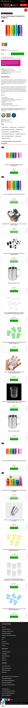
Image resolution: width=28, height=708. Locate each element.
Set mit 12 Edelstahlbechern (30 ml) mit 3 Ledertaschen (14, 254)
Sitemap (3, 637)
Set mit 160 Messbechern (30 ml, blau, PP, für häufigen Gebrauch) (14, 609)
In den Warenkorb (17, 54)
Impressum (4, 641)
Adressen (4, 657)
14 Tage (6, 73)
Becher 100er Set (5, 131)
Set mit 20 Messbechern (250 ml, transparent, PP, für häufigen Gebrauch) (14, 402)
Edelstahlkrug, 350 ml (14, 283)
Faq (2, 639)
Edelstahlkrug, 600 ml (14, 431)
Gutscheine (4, 660)
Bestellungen (4, 653)
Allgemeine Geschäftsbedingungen (9, 635)
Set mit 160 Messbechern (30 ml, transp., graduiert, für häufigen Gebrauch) (14, 313)
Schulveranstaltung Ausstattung (8, 129)
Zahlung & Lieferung (6, 629)
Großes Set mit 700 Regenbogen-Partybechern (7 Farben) (14, 491)
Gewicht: (2, 121)
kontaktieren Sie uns (7, 1)
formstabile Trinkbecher (15, 131)
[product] (14, 155)
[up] (9, 53)
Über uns (4, 627)
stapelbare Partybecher (20, 133)
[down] (9, 54)
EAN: (2, 120)
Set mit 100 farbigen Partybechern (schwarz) (14, 460)
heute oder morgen (7, 68)
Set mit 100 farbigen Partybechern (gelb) (14, 194)
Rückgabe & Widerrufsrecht (7, 631)
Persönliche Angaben (6, 651)
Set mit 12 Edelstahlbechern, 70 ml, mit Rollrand (14, 520)
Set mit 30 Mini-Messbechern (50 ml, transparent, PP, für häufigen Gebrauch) (14, 580)
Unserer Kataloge (5, 643)
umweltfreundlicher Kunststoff (8, 133)
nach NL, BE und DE (9, 71)
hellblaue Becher (19, 129)
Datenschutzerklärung (6, 633)
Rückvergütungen (5, 655)
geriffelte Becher (13, 127)
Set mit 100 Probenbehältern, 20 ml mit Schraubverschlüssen (14, 372)
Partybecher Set (21, 127)
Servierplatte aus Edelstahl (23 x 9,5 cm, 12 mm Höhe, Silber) (14, 224)
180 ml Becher (18, 136)
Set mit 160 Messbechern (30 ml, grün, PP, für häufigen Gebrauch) (14, 343)
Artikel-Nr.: (3, 119)
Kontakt (3, 645)
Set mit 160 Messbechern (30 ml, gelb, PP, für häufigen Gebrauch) (14, 550)
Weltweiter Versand (8, 70)
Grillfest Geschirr (5, 127)
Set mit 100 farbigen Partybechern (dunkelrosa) (14, 165)
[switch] (3, 706)
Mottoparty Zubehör (6, 138)
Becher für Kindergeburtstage (8, 136)
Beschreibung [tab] (5, 76)
